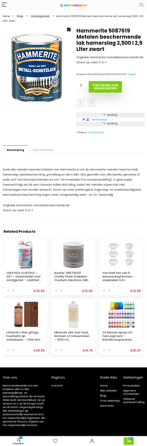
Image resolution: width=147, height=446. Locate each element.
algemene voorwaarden (131, 392)
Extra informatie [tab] (43, 150)
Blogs (103, 395)
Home (6, 16)
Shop (20, 16)
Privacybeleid (131, 385)
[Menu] (4, 5)
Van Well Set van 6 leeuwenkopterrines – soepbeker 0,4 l (118, 276)
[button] (69, 29)
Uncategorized (40, 16)
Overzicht (57, 385)
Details (131, 74)
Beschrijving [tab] (15, 150)
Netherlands (99, 119)
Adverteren (107, 406)
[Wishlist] (55, 441)
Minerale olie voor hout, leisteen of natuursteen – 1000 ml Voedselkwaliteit (71, 337)
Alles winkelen (108, 390)
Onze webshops (110, 400)
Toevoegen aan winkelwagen (105, 87)
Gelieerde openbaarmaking (133, 400)
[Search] (141, 5)
